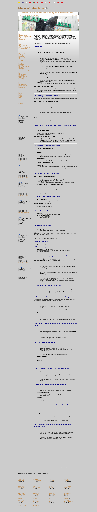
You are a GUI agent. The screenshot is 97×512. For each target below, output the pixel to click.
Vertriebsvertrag (21, 77)
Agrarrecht (20, 62)
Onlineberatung (74, 15)
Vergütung (20, 81)
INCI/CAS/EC (20, 44)
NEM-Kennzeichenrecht (22, 48)
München (52, 10)
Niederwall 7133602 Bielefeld (51, 487)
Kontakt (67, 4)
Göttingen (35, 491)
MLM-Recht (20, 55)
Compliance (54, 13)
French (28, 1)
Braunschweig (35, 476)
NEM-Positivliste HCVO (22, 49)
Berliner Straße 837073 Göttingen (36, 494)
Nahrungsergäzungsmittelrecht (24, 47)
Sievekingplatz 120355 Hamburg (52, 480)
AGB (19, 104)
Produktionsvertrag (22, 74)
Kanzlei (47, 4)
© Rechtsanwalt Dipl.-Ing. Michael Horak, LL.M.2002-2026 (28, 505)
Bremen (29, 10)
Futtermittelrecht (73, 13)
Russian (64, 1)
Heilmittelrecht (21, 56)
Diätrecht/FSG (21, 50)
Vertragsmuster (61, 14)
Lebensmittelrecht (24, 12)
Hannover (46, 10)
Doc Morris (20, 89)
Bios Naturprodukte (22, 84)
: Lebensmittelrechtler (28, 15)
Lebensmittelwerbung (41, 14)
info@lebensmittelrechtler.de (23, 126)
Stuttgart (56, 10)
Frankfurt (38, 10)
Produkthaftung (66, 13)
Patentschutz (63, 4)
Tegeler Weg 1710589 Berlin (51, 501)
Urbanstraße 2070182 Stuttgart (21, 501)
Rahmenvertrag (21, 75)
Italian (35, 1)
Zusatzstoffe (33, 14)
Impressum (77, 4)
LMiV (19, 38)
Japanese (47, 1)
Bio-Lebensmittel (71, 12)
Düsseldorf (33, 10)
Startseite (21, 15)
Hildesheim (20, 491)
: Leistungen (35, 15)
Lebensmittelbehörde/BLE (23, 59)
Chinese (60, 1)
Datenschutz (71, 4)
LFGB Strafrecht (21, 90)
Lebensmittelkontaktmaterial (23, 41)
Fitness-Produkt (21, 88)
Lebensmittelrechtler (22, 32)
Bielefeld (26, 10)
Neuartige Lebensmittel (22, 85)
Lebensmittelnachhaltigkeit (63, 12)
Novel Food (43, 13)
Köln (64, 491)
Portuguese (39, 1)
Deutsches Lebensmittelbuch (25, 13)
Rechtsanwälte (52, 4)
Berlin (23, 10)
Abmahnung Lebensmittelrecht (24, 69)
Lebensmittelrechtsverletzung (23, 66)
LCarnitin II (20, 86)
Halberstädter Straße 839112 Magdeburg (68, 487)
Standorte (20, 10)
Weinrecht (20, 58)
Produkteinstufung (31, 12)
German (21, 1)
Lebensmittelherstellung (53, 12)
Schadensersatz (60, 13)
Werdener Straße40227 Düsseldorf (52, 494)
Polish (44, 1)
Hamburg (41, 10)
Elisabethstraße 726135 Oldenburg (21, 487)
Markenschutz (58, 4)
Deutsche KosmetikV (22, 43)
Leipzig (49, 10)
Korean (56, 1)
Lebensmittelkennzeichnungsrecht (42, 12)
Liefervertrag (20, 71)
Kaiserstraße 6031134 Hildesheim (21, 494)
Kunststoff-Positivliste (22, 61)
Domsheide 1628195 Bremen (66, 480)
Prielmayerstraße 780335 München (36, 501)
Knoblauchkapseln (21, 87)
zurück (73, 467)
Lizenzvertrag (21, 72)
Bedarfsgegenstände (22, 60)
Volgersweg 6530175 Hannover (21, 480)
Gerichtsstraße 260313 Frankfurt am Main (68, 501)
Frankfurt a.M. (66, 498)
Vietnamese (52, 1)
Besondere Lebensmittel (22, 37)
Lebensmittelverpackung (35, 13)
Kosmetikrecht (48, 13)
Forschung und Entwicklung (23, 70)
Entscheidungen (21, 83)
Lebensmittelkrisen (54, 14)
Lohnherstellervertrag (22, 73)
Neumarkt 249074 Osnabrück (36, 487)
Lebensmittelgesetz (22, 79)
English (25, 1)
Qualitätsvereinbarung (22, 76)
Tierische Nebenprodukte (23, 52)
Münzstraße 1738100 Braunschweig (37, 480)
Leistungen (20, 67)
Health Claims (47, 14)
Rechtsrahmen (21, 78)
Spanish (32, 1)
